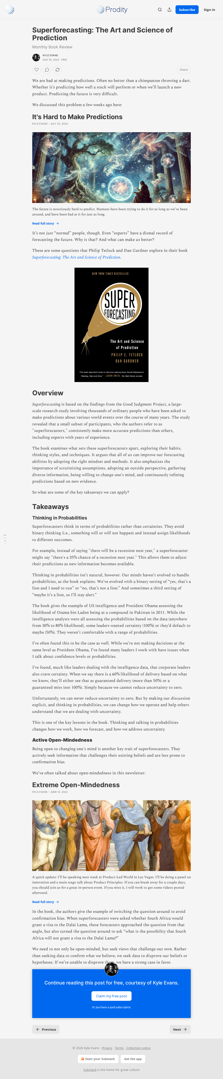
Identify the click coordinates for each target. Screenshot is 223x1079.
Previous (49, 1029)
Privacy (107, 1048)
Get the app (133, 1059)
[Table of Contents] (5, 539)
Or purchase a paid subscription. (111, 1007)
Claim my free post (111, 996)
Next (177, 1029)
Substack (89, 1070)
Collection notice (138, 1048)
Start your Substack (100, 1059)
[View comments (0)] (47, 69)
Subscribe (187, 9)
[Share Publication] (169, 9)
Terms (119, 1048)
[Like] (36, 69)
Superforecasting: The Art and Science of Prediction (76, 257)
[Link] (26, 392)
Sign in (209, 9)
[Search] (159, 9)
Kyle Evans (50, 55)
